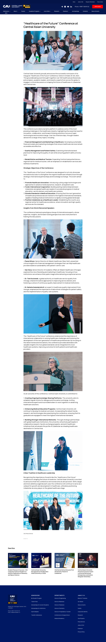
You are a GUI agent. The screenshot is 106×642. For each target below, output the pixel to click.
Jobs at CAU (80, 1)
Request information (90, 1)
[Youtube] (68, 7)
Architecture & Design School (62, 615)
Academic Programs (34, 11)
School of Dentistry (59, 608)
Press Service (81, 621)
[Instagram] (65, 7)
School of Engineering (60, 598)
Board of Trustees (82, 598)
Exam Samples (35, 611)
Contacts (85, 11)
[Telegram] (62, 7)
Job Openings (75, 11)
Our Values (80, 601)
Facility (79, 608)
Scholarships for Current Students (40, 605)
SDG (6, 13)
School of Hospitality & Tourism (63, 611)
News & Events (95, 11)
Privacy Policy (81, 632)
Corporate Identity (82, 611)
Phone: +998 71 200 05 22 (82, 6)
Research (56, 11)
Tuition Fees (34, 601)
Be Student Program (36, 598)
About (15, 11)
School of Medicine (59, 605)
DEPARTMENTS (59, 595)
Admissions (6, 11)
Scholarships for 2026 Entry (38, 608)
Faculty (23, 11)
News (74, 1)
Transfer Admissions (36, 615)
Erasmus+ (65, 11)
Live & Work (47, 11)
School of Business (59, 601)
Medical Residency (59, 618)
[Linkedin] (71, 7)
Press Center (100, 1)
